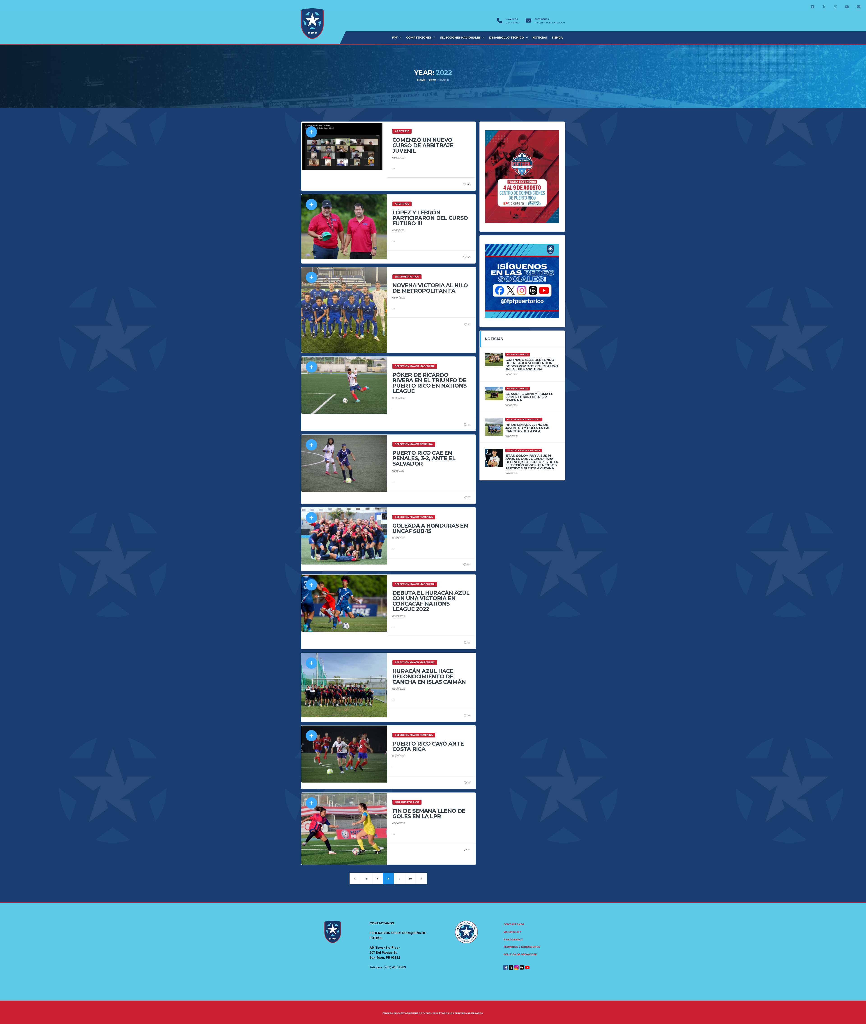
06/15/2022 (398, 230)
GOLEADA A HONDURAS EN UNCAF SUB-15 (430, 528)
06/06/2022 (398, 823)
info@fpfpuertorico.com (550, 23)
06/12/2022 (398, 397)
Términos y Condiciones (521, 946)
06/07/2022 (398, 756)
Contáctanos (514, 924)
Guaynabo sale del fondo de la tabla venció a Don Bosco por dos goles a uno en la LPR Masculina (531, 364)
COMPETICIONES (418, 37)
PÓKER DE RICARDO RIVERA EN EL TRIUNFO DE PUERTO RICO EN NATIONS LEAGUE (429, 383)
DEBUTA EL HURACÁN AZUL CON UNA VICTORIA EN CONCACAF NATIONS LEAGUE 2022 (430, 601)
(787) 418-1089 (512, 23)
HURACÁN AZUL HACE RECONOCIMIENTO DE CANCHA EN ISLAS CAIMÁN (429, 676)
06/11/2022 (398, 470)
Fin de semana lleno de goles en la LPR (428, 814)
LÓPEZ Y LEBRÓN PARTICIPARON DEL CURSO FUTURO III (430, 218)
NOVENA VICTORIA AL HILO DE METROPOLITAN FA (430, 288)
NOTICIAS (539, 37)
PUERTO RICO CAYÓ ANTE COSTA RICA (428, 746)
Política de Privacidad (520, 954)
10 (410, 878)
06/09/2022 (398, 538)
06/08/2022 (398, 688)
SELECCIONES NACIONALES (460, 37)
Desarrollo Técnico (506, 37)
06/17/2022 (398, 157)
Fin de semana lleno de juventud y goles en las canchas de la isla (527, 428)
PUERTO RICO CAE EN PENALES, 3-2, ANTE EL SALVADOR (423, 458)
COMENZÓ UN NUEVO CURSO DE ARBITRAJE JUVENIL (422, 145)
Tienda (557, 37)
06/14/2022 (398, 297)
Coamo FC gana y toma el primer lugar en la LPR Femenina (529, 397)
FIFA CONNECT (513, 939)
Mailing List (512, 932)
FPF (395, 37)
